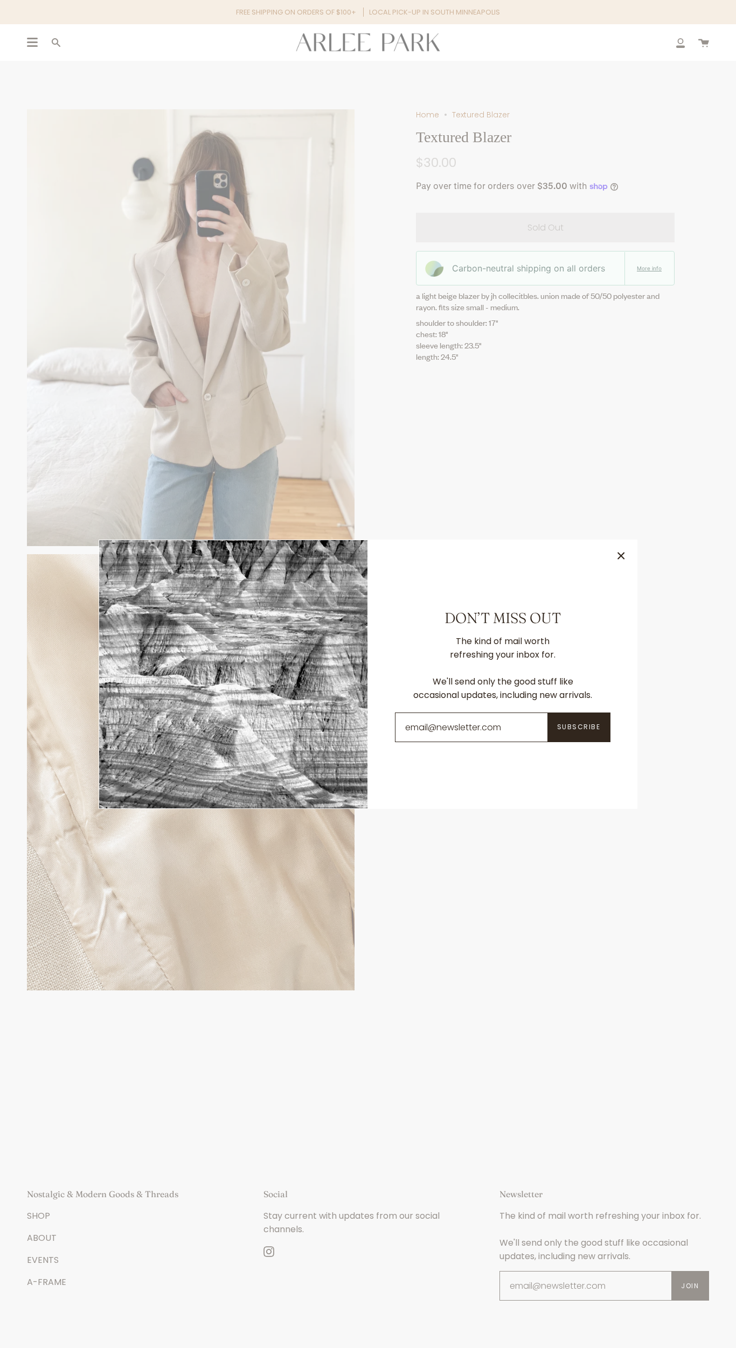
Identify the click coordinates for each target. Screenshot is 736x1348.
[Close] (621, 555)
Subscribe (578, 726)
